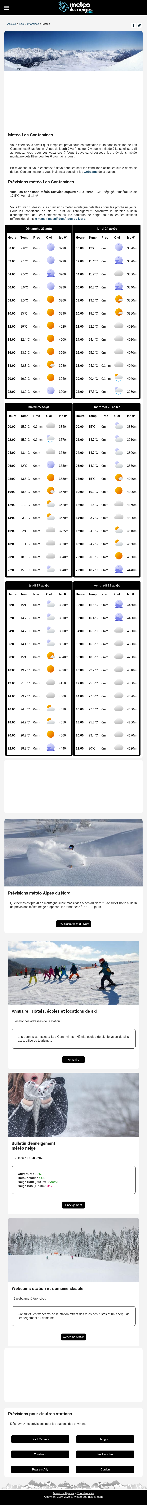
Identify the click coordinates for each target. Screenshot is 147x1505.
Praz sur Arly (40, 1469)
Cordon (105, 1469)
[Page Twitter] (139, 25)
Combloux (40, 1454)
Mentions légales (63, 1493)
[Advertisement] (73, 102)
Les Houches (105, 1454)
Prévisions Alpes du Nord (73, 923)
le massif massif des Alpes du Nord (59, 218)
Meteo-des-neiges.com (88, 1496)
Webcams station (73, 1337)
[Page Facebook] (133, 25)
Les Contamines (29, 23)
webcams (91, 171)
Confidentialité (85, 1493)
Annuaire (73, 1059)
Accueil (11, 23)
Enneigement (73, 1205)
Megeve (105, 1439)
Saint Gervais (40, 1439)
